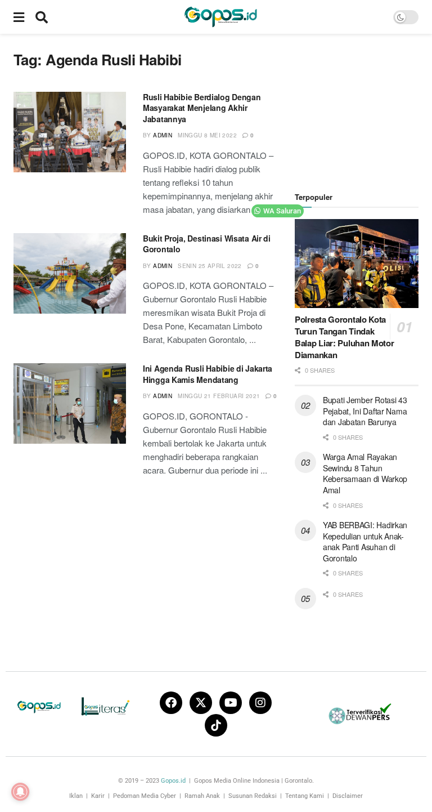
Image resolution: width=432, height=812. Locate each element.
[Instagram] (260, 702)
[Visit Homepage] (220, 17)
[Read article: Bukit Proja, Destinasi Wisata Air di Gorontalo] (70, 273)
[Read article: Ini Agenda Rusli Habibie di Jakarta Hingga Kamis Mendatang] (70, 403)
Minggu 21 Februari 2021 (219, 396)
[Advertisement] (363, 107)
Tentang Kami (304, 796)
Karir (98, 796)
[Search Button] (41, 17)
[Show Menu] (19, 17)
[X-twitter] (201, 702)
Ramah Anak (202, 796)
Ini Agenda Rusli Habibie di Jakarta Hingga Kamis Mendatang (207, 374)
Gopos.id (173, 780)
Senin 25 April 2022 (210, 266)
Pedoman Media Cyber (144, 796)
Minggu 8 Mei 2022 (207, 135)
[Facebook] (171, 702)
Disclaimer (347, 796)
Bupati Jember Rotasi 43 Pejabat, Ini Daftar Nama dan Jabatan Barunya (365, 410)
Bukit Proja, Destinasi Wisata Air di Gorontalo (207, 244)
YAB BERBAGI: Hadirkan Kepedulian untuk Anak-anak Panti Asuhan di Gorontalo (365, 541)
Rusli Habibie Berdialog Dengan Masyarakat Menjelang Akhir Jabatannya (202, 107)
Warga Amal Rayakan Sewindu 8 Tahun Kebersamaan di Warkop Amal (365, 473)
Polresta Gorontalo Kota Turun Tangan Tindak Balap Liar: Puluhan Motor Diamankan (344, 337)
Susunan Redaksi (252, 796)
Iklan (76, 796)
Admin (162, 135)
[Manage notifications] (20, 792)
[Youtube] (230, 702)
